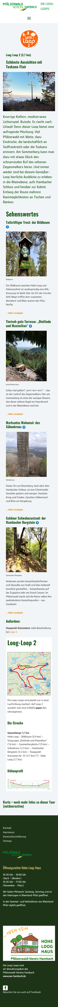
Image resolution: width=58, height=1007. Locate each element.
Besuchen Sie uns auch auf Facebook (22, 992)
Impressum (8, 832)
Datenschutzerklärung (14, 836)
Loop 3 (13, 631)
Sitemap (7, 840)
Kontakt (7, 827)
